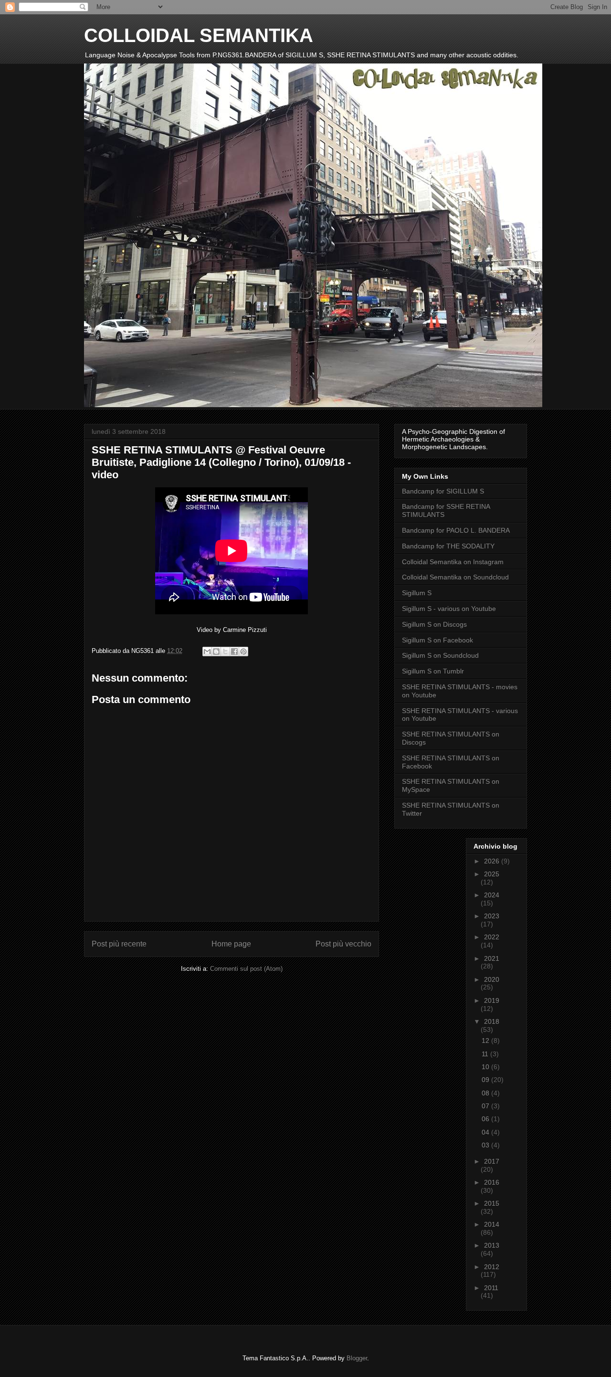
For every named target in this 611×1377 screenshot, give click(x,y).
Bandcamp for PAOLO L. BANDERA (456, 530)
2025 (491, 874)
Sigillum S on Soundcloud (440, 655)
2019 (491, 1000)
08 (486, 1093)
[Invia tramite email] (207, 651)
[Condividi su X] (225, 651)
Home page (231, 944)
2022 (491, 937)
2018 (491, 1021)
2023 (491, 916)
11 (486, 1054)
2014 (491, 1224)
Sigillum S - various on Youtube (449, 608)
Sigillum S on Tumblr (433, 671)
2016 (491, 1182)
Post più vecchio (343, 944)
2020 (491, 979)
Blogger (357, 1358)
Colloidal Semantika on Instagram (453, 562)
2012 (491, 1267)
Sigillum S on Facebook (437, 640)
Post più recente (119, 944)
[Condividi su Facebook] (234, 651)
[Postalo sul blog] (216, 651)
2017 (491, 1161)
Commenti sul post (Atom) (246, 968)
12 (486, 1040)
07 (486, 1106)
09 (486, 1079)
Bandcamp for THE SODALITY (448, 546)
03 (486, 1145)
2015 (491, 1203)
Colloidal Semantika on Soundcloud (455, 577)
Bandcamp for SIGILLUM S (443, 491)
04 (486, 1132)
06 (486, 1119)
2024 (491, 895)
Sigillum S (417, 593)
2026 (492, 861)
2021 (491, 958)
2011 (491, 1288)
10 (486, 1067)
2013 (491, 1245)
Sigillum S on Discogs (434, 624)
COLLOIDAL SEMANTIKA (198, 35)
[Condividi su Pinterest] (243, 651)
